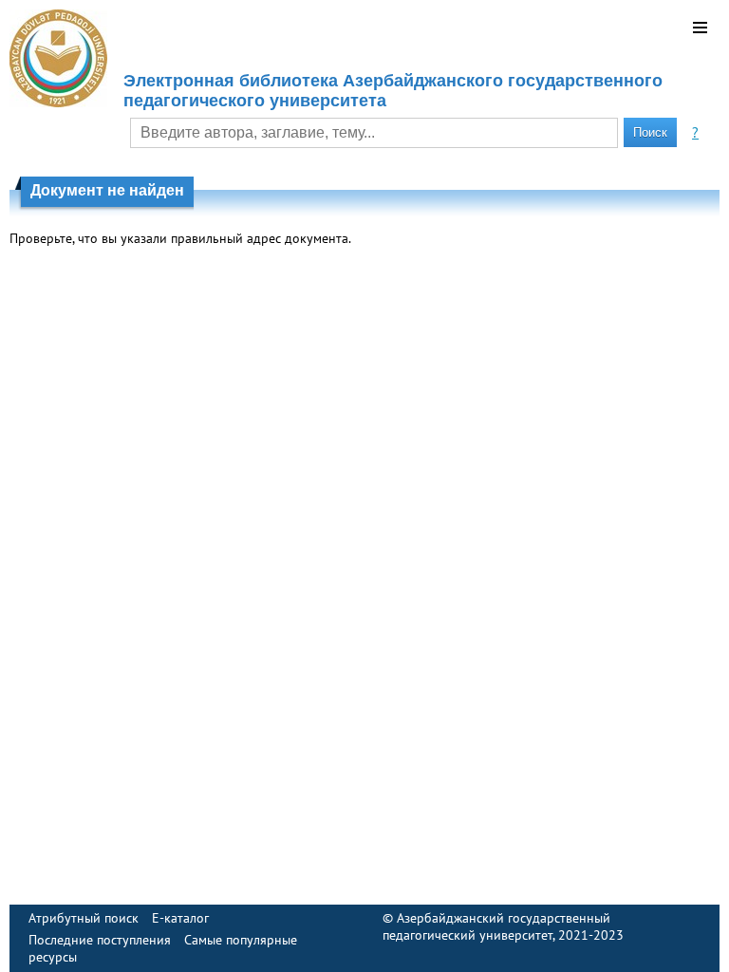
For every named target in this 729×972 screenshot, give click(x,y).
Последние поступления (99, 939)
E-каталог (180, 917)
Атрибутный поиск (83, 917)
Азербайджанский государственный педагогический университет (496, 926)
